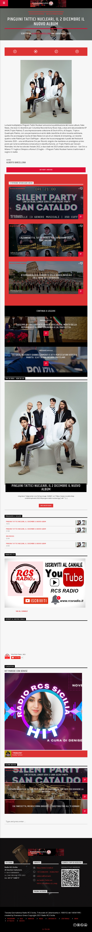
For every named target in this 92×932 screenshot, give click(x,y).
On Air (47, 929)
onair (76, 918)
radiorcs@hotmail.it (44, 876)
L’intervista (52, 918)
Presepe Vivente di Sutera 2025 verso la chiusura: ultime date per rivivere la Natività (46, 791)
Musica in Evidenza (36, 14)
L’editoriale (65, 918)
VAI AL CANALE (22, 611)
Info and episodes (46, 505)
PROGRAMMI (11, 918)
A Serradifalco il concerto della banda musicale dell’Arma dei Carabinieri (46, 276)
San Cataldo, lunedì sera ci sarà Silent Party (46, 202)
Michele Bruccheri (16, 215)
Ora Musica (10, 536)
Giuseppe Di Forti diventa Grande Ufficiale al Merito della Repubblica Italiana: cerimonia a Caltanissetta (46, 326)
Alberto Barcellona (41, 33)
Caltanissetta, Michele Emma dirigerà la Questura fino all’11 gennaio (46, 806)
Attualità (9, 802)
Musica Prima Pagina (54, 14)
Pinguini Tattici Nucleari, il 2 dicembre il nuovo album (26, 521)
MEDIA (41, 918)
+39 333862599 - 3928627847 (48, 872)
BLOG (21, 918)
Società (8, 785)
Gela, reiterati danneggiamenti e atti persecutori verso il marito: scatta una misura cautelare (46, 356)
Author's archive (46, 169)
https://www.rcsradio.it (45, 868)
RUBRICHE (31, 918)
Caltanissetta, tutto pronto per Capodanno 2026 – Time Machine (47, 239)
